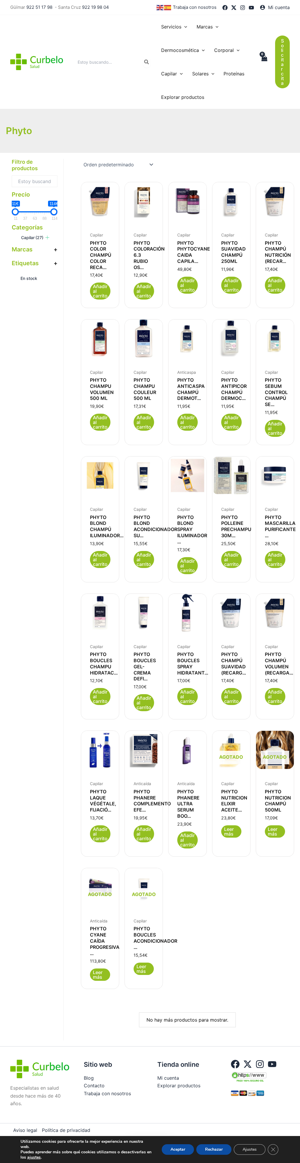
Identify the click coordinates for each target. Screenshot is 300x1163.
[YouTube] (251, 7)
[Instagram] (242, 7)
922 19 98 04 (95, 7)
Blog (89, 1078)
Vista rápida (100, 214)
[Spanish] (168, 7)
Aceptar (178, 1149)
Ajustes (250, 1149)
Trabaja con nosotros (195, 7)
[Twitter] (233, 7)
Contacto (94, 1085)
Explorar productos (178, 1085)
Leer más (229, 831)
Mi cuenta (168, 1078)
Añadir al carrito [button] (100, 291)
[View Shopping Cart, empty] (264, 61)
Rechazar (214, 1149)
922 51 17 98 (39, 7)
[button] (184, 26)
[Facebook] (225, 7)
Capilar (32, 237)
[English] (160, 7)
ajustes (34, 1157)
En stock (29, 278)
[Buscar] (147, 62)
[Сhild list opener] (47, 237)
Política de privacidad (66, 1130)
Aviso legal (25, 1130)
